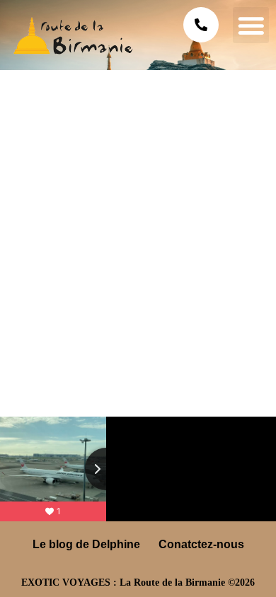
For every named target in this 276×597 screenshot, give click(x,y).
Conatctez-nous (201, 544)
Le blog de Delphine (86, 544)
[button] (251, 25)
